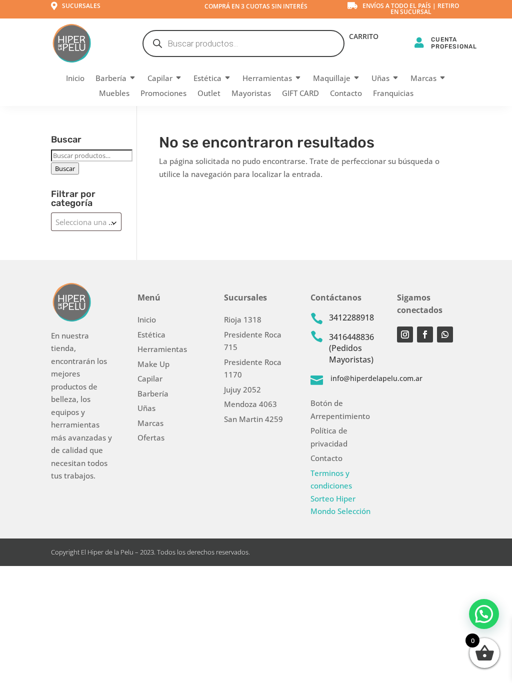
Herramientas (267, 78)
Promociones (163, 94)
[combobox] (86, 221)
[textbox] (86, 221)
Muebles (114, 94)
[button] (484, 614)
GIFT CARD (300, 94)
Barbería (111, 78)
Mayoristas (251, 94)
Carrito (363, 37)
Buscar (65, 168)
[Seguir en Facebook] (425, 334)
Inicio (75, 78)
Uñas (381, 78)
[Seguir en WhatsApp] (445, 334)
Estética (208, 78)
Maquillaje (331, 78)
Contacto (346, 94)
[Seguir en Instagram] (405, 334)
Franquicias (393, 94)
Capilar (160, 78)
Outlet (209, 94)
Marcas (423, 78)
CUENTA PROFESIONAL (454, 43)
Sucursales (81, 6)
